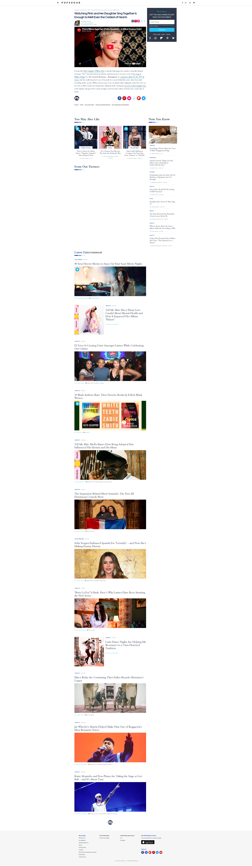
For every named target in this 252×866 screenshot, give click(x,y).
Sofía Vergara (79, 539)
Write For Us (82, 838)
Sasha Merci (80, 383)
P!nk (81, 104)
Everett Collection (95, 298)
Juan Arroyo (80, 482)
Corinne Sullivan (82, 298)
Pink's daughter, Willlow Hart (93, 71)
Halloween (78, 259)
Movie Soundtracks (103, 104)
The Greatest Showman (120, 104)
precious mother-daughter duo (135, 86)
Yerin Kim (79, 432)
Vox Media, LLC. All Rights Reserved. (128, 860)
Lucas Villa (80, 715)
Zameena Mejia (81, 630)
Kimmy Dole (80, 580)
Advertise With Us (83, 842)
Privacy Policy (165, 25)
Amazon (87, 432)
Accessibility (82, 840)
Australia (122, 840)
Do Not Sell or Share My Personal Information (87, 853)
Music (76, 104)
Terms (160, 25)
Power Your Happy (104, 838)
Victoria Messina (87, 23)
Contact (81, 850)
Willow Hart (89, 104)
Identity (108, 305)
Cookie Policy (82, 857)
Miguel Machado (112, 324)
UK (121, 838)
